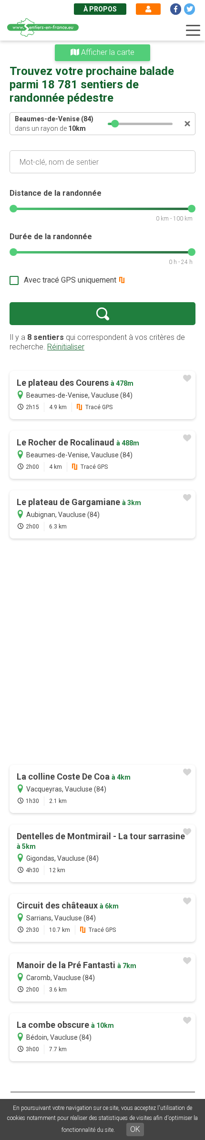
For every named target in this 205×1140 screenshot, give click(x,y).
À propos (100, 9)
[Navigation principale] (193, 30)
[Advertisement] (102, 652)
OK (135, 1129)
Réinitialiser (65, 346)
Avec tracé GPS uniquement (70, 280)
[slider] (115, 123)
